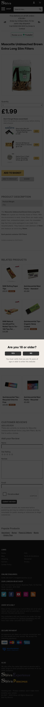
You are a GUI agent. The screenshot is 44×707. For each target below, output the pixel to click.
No (31, 353)
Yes (13, 353)
